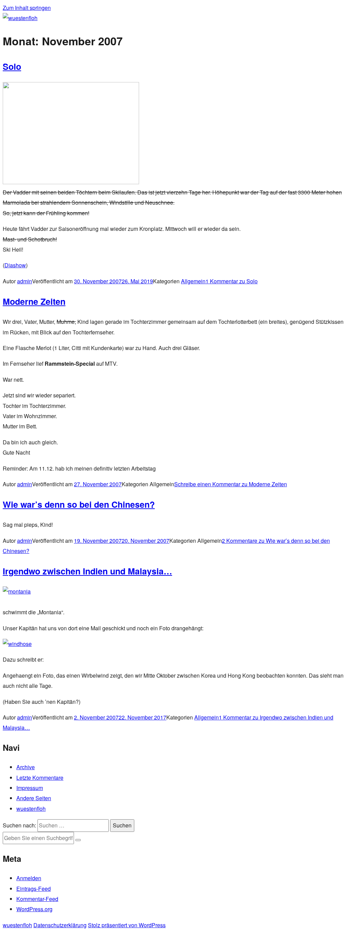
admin (24, 281)
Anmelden (28, 878)
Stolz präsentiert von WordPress (127, 925)
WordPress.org (34, 909)
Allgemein (193, 281)
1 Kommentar (232, 281)
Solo (12, 66)
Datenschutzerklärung (60, 925)
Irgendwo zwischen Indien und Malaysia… (87, 571)
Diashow (15, 265)
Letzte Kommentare (39, 777)
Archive (25, 767)
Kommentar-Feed (37, 899)
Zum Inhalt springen (27, 8)
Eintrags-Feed (33, 888)
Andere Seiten (33, 798)
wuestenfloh (31, 808)
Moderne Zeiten (34, 301)
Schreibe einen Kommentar (230, 484)
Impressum (29, 788)
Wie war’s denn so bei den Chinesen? (79, 504)
